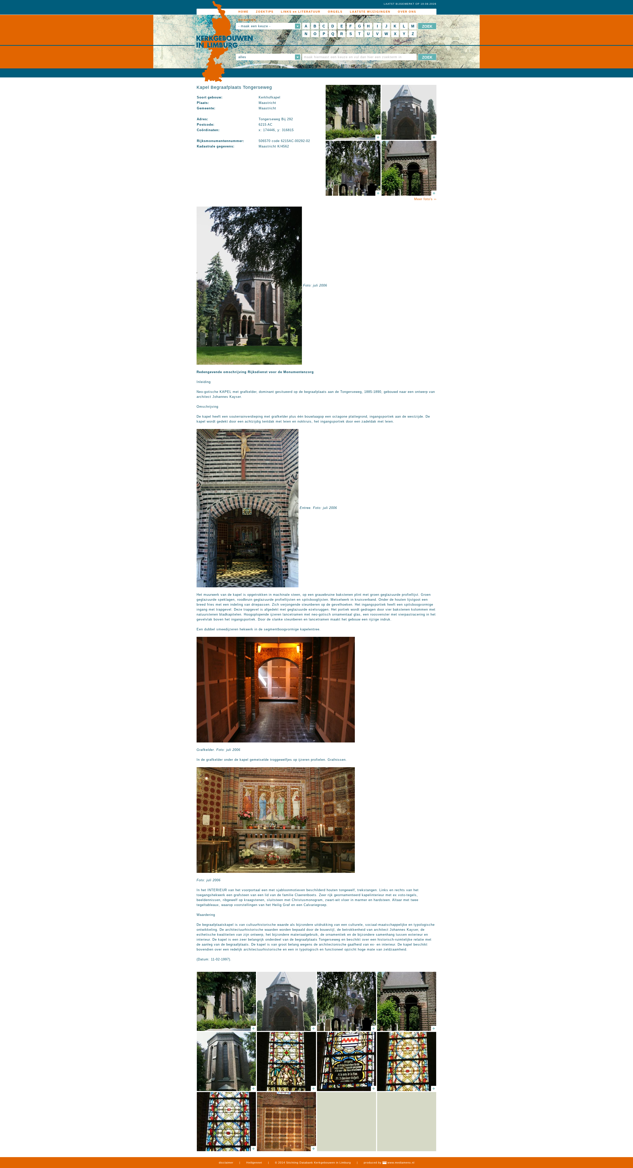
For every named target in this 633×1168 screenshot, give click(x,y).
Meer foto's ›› (425, 199)
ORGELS (335, 11)
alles (242, 57)
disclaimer (226, 1162)
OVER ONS (407, 11)
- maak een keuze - (254, 26)
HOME (243, 11)
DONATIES (247, 20)
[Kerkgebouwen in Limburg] (224, 41)
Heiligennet (254, 1162)
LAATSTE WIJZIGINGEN (370, 11)
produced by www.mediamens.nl (389, 1162)
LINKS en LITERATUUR (300, 11)
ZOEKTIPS (264, 11)
